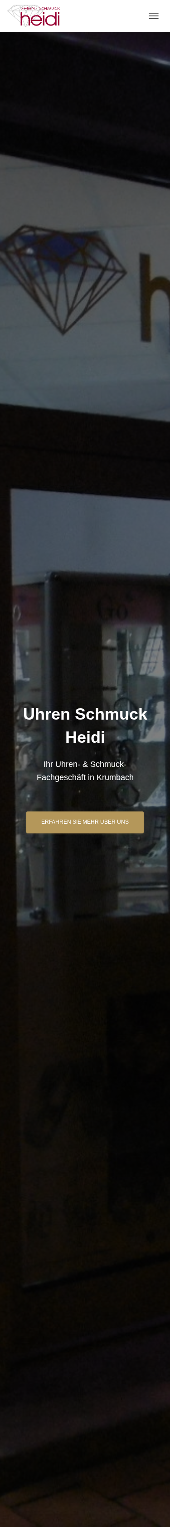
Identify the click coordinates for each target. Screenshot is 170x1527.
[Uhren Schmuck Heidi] (37, 16)
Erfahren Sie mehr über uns (85, 822)
